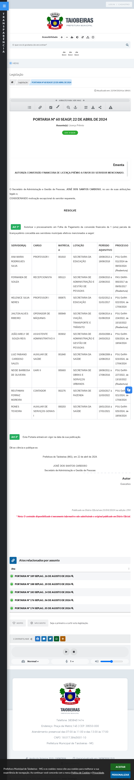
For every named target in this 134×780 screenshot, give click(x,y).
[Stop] (73, 651)
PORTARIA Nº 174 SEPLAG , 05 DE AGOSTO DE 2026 (43, 608)
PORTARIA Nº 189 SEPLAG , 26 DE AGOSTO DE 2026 (43, 576)
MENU (16, 63)
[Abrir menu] (4, 6)
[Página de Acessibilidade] (93, 37)
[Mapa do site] (87, 37)
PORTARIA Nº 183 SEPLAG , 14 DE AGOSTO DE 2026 (43, 592)
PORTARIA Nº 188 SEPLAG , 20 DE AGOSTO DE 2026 (43, 584)
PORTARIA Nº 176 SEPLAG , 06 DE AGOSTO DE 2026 (43, 600)
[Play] (66, 651)
